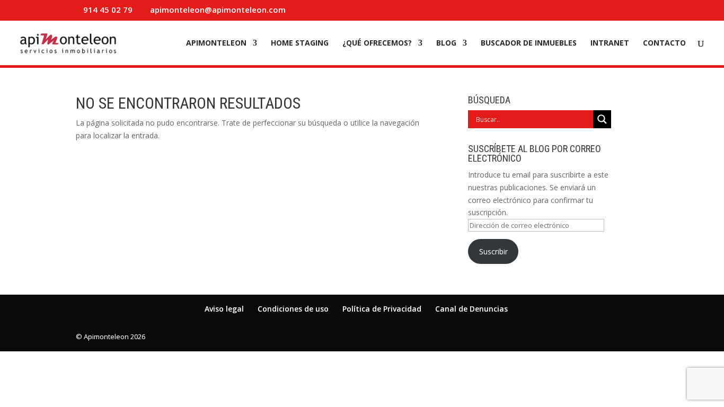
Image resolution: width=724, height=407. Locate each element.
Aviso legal (224, 309)
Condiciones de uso (293, 309)
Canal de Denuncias (471, 309)
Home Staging (300, 43)
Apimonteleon (216, 43)
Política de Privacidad (381, 309)
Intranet (609, 43)
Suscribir (493, 251)
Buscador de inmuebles (529, 43)
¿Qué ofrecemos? (377, 43)
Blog (446, 43)
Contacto (664, 43)
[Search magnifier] (602, 119)
